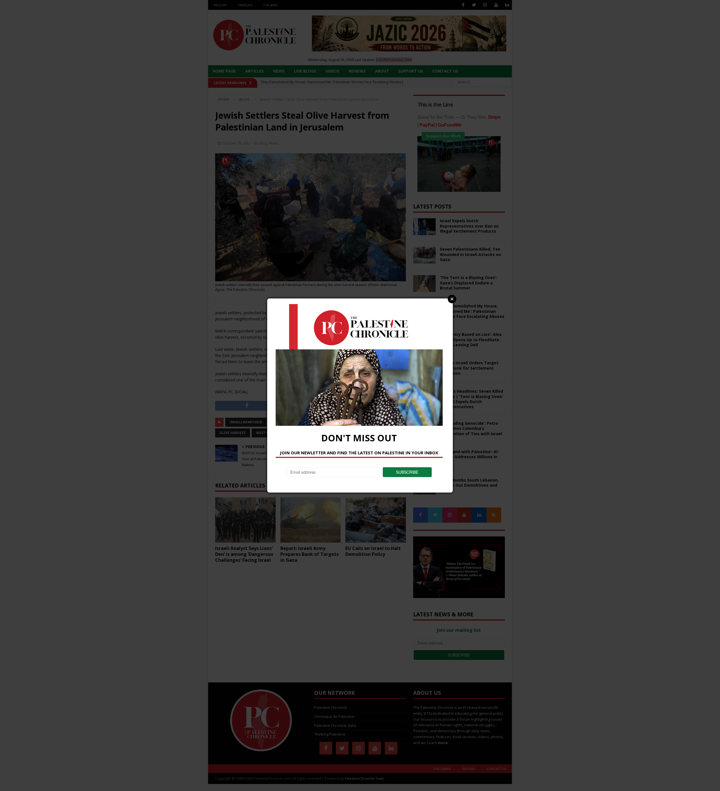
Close (452, 299)
